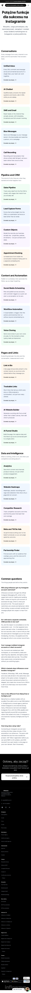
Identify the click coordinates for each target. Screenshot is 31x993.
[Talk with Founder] (27, 989)
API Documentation (5, 908)
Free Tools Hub (4, 884)
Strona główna (4, 814)
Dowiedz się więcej (9, 80)
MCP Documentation (5, 904)
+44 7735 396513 (6, 803)
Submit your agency (5, 838)
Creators (3, 855)
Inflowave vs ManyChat (6, 918)
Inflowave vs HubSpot (5, 915)
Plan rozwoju (4, 827)
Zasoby (2, 824)
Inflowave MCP (4, 865)
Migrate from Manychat (6, 945)
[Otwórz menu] (28, 5)
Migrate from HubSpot (5, 941)
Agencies (3, 848)
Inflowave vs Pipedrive (5, 928)
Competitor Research (5, 868)
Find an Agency (4, 834)
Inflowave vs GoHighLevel (6, 921)
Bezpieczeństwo (4, 964)
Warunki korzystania (5, 958)
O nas (2, 821)
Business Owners (4, 851)
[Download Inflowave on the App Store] (5, 981)
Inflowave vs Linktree (5, 925)
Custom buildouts (4, 935)
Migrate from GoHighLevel (6, 938)
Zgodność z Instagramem (6, 971)
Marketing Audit (4, 888)
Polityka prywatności (5, 961)
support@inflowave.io (7, 800)
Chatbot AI (3, 871)
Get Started (3, 901)
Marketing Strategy (5, 894)
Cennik (2, 817)
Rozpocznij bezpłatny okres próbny (14, 5)
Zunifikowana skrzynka (6, 875)
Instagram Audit (4, 891)
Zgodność (3, 968)
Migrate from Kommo (5, 948)
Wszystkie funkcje (5, 861)
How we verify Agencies (6, 841)
